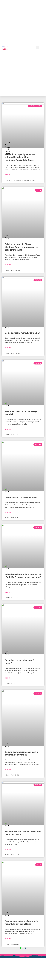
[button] (37, 47)
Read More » (9, 175)
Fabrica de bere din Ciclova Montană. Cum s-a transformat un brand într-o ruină (21, 247)
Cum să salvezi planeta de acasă (21, 497)
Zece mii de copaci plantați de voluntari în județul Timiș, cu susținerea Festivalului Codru (20, 157)
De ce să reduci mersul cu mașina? (22, 333)
